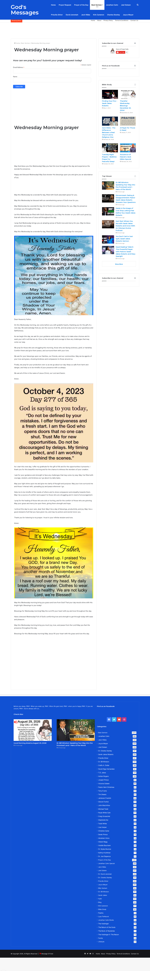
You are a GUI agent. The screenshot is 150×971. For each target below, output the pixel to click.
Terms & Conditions (121, 20)
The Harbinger (103, 924)
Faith (100, 899)
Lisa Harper (102, 827)
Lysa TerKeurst (103, 916)
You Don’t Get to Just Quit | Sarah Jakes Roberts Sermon (124, 238)
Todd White (102, 824)
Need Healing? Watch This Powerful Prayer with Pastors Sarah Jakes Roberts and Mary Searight (125, 251)
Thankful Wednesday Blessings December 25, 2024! (125, 105)
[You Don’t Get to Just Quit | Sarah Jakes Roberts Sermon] (108, 239)
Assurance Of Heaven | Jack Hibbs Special (125, 157)
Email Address (18, 67)
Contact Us (134, 20)
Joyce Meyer (128, 15)
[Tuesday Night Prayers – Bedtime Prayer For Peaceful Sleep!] (110, 147)
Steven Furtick (103, 802)
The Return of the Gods (106, 927)
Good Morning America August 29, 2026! (30, 743)
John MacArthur (104, 805)
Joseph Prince (103, 780)
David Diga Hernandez (106, 769)
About (99, 20)
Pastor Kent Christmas (106, 787)
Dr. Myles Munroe (104, 849)
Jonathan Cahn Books (106, 920)
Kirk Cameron (98, 15)
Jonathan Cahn (112, 5)
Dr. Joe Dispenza (104, 856)
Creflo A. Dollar (103, 765)
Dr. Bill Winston (103, 762)
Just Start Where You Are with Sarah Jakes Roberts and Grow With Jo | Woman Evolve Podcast (125, 225)
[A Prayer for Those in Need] (128, 121)
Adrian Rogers (103, 776)
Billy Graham (102, 888)
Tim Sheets (102, 794)
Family (100, 938)
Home (53, 5)
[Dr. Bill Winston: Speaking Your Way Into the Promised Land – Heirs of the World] (108, 185)
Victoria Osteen (103, 783)
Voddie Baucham (104, 845)
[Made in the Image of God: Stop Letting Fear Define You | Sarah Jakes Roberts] (108, 211)
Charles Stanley (113, 15)
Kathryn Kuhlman (104, 853)
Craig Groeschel (104, 816)
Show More (119, 264)
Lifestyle (101, 942)
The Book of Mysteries (106, 931)
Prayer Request (65, 5)
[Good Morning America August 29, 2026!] (33, 730)
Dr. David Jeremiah (105, 874)
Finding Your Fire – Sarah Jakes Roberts (109, 103)
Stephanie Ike (103, 820)
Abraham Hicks (103, 838)
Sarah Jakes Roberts (105, 754)
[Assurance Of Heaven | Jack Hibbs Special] (128, 147)
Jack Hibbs (85, 15)
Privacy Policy (108, 20)
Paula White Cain (104, 813)
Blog (99, 902)
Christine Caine (103, 831)
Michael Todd (103, 809)
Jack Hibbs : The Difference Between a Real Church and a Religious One (108, 132)
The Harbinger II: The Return (108, 934)
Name (15, 76)
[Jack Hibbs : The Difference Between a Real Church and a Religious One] (110, 121)
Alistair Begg (102, 842)
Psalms (100, 913)
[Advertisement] (75, 30)
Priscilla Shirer (57, 15)
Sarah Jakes (102, 895)
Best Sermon (96, 5)
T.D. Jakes (102, 773)
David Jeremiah (72, 15)
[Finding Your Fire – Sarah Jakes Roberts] (110, 94)
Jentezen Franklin (104, 798)
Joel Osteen (126, 5)
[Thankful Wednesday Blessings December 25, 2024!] (128, 94)
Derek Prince (103, 834)
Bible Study (102, 909)
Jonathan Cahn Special (106, 863)
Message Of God (47, 954)
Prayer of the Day (81, 5)
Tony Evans (102, 791)
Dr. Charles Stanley (105, 751)
